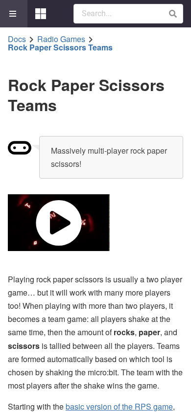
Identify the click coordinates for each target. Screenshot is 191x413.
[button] (172, 13)
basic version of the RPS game (119, 406)
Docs (17, 39)
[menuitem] (13, 13)
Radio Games (61, 39)
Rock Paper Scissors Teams (60, 47)
